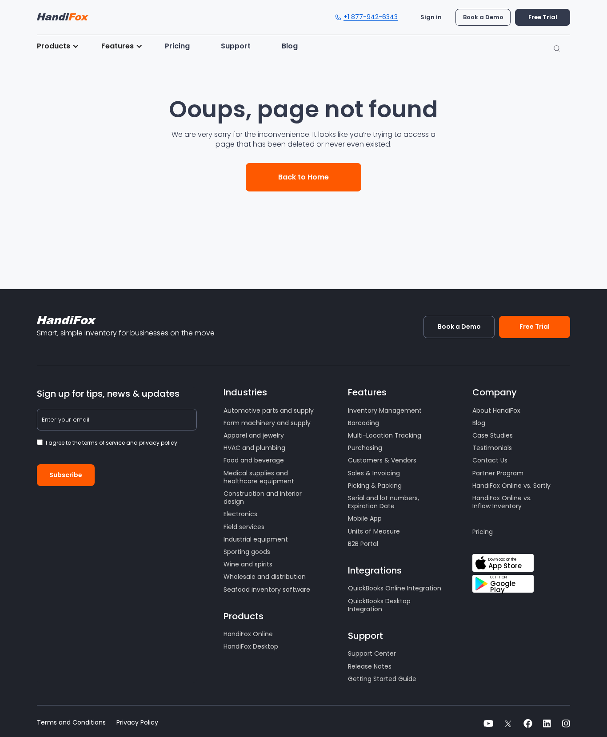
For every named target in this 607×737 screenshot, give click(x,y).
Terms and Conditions (71, 722)
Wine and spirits (248, 564)
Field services (244, 527)
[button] (62, 46)
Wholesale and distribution (265, 577)
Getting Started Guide (382, 679)
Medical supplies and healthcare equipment (259, 477)
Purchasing (365, 448)
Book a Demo (483, 17)
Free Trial (542, 17)
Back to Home (303, 177)
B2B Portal (363, 544)
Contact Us (489, 460)
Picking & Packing (375, 486)
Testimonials (492, 448)
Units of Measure (374, 531)
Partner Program (497, 473)
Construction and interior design (263, 498)
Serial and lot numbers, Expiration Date (383, 502)
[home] (62, 14)
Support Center (372, 653)
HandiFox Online (248, 634)
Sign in (431, 17)
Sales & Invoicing (374, 473)
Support (236, 46)
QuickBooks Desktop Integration (379, 605)
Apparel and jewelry (254, 435)
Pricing (177, 46)
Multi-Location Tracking (384, 435)
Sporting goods (247, 552)
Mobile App (365, 518)
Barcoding (363, 423)
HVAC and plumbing (254, 448)
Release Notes (369, 666)
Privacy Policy (137, 722)
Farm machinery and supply (267, 423)
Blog (290, 46)
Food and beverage (254, 460)
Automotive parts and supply (269, 410)
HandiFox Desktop (251, 646)
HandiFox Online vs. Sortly (511, 486)
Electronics (240, 514)
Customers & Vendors (382, 460)
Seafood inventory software (267, 590)
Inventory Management (385, 410)
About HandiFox (496, 410)
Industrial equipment (256, 539)
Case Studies (492, 435)
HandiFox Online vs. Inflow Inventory (501, 502)
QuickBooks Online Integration (394, 588)
